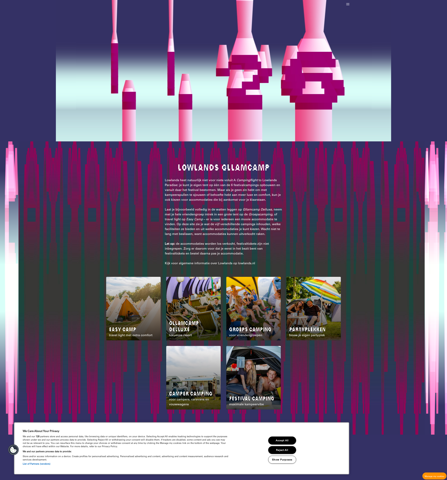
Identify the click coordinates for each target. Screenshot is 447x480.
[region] (181, 448)
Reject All (282, 450)
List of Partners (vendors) (36, 463)
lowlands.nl (246, 263)
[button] (348, 4)
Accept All (282, 440)
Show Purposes (282, 459)
